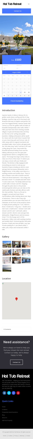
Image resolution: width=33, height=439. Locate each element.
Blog (3, 415)
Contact (28, 436)
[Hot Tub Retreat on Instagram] (13, 393)
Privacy (16, 436)
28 (20, 92)
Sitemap (22, 436)
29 (24, 92)
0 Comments (7, 329)
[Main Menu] (28, 4)
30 (29, 92)
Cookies (10, 436)
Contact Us (16, 362)
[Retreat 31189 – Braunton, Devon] (7, 244)
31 (4, 95)
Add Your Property (7, 420)
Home (3, 407)
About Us (4, 417)
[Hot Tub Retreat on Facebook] (4, 393)
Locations (4, 409)
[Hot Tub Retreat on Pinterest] (18, 393)
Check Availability (17, 101)
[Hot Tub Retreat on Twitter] (9, 393)
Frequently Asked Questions (10, 412)
